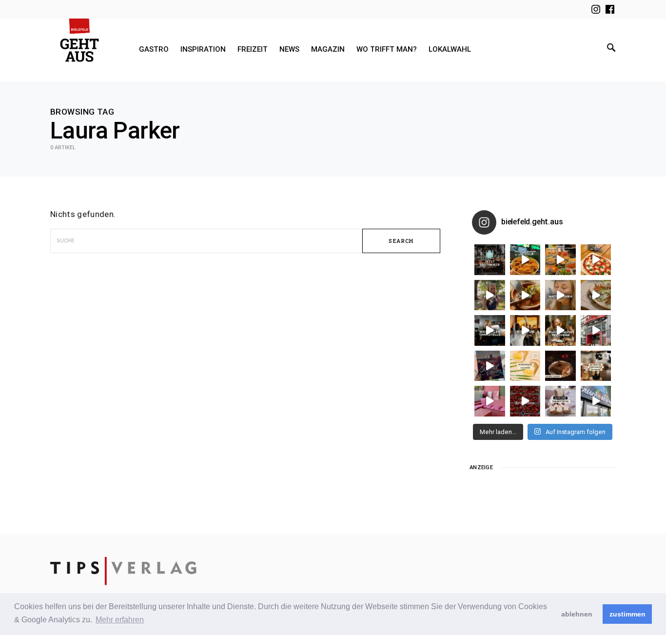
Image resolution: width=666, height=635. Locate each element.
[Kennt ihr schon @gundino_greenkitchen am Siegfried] (489, 401)
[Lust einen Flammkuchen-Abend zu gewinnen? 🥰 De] (596, 330)
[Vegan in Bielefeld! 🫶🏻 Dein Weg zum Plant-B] (525, 259)
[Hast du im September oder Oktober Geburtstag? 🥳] (525, 330)
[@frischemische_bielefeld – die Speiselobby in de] (596, 401)
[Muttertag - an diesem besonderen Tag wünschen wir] (560, 401)
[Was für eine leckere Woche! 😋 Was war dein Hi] (489, 295)
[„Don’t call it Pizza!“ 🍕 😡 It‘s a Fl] (596, 259)
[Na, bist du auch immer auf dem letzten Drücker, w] (489, 330)
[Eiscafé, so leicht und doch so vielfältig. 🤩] (596, 366)
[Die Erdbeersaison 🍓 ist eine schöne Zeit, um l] (525, 401)
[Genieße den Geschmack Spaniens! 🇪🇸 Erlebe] (525, 295)
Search (401, 240)
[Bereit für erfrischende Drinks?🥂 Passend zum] (525, 366)
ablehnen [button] (576, 614)
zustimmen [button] (627, 614)
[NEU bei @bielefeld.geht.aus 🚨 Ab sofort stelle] (560, 330)
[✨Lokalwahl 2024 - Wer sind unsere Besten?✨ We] (489, 259)
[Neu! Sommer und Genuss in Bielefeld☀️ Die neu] (489, 366)
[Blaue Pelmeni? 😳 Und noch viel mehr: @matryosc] (560, 295)
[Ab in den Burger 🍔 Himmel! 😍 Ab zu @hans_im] (560, 259)
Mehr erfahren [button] (120, 619)
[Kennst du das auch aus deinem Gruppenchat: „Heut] (596, 295)
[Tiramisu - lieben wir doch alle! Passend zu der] (560, 366)
